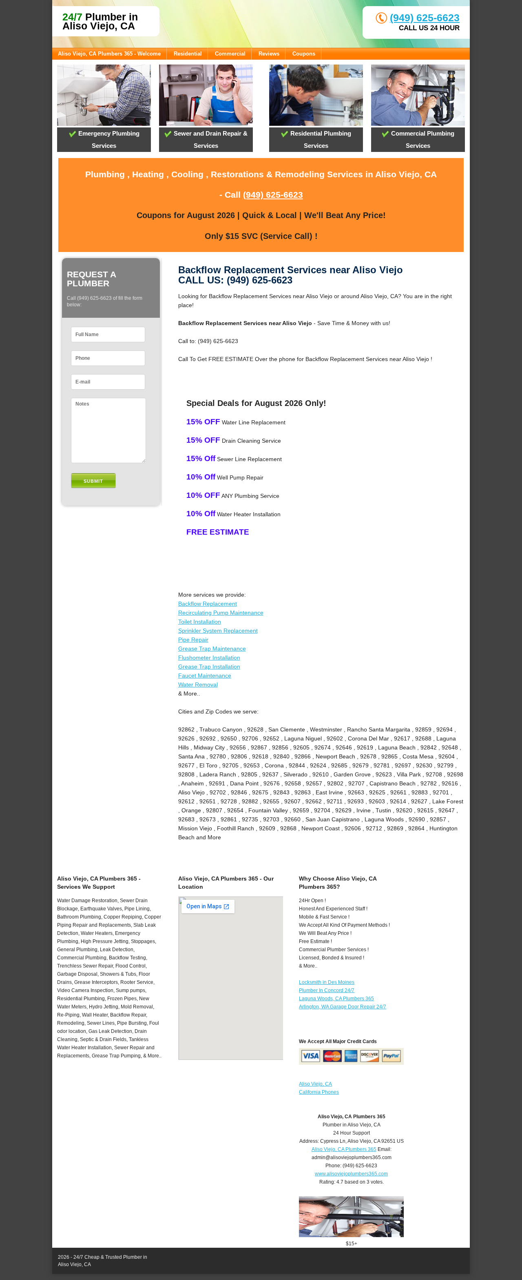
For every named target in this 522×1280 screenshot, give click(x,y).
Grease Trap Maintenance (212, 648)
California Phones (319, 1092)
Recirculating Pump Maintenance (220, 612)
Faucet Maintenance (204, 675)
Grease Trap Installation (209, 666)
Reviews (269, 54)
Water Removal (198, 684)
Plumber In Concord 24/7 (326, 990)
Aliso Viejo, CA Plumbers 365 (344, 1149)
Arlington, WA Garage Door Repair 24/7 (342, 1007)
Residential (188, 54)
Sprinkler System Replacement (218, 630)
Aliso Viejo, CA (315, 1084)
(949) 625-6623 (425, 17)
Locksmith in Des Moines (326, 982)
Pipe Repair (193, 639)
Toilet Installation (199, 621)
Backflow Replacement (207, 603)
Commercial (230, 54)
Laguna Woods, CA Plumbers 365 (336, 998)
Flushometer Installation (209, 657)
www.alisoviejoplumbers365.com (351, 1174)
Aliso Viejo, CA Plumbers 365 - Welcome (109, 54)
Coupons (303, 54)
